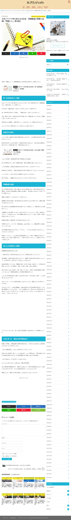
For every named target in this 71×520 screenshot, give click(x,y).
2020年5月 (49, 346)
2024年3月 (49, 211)
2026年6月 (49, 113)
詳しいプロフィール (57, 45)
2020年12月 (49, 320)
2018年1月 (49, 444)
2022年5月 (49, 291)
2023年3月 (49, 255)
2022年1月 (49, 302)
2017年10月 (49, 455)
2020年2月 (49, 353)
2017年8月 (49, 462)
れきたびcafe (37, 517)
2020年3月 (49, 350)
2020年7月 (49, 339)
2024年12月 (49, 178)
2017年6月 (49, 470)
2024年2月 (49, 215)
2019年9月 (49, 371)
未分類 (48, 501)
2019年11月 (49, 364)
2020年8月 (49, 335)
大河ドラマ (40, 7)
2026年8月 (49, 105)
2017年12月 (49, 448)
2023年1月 (49, 262)
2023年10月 (49, 229)
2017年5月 (49, 473)
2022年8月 (49, 280)
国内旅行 (33, 7)
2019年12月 (49, 360)
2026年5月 (49, 116)
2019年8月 (49, 375)
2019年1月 (49, 401)
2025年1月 (49, 174)
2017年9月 (49, 459)
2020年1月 (49, 357)
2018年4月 (49, 433)
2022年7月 (49, 284)
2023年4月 (49, 251)
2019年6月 (49, 382)
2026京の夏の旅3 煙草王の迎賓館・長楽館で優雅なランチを (57, 74)
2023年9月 (49, 233)
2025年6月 (49, 156)
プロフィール (5, 517)
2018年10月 (49, 411)
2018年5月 (49, 430)
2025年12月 (49, 134)
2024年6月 (49, 200)
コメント (4, 423)
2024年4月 (49, 207)
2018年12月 (49, 404)
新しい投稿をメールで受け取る (10, 456)
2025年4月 (49, 164)
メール (4, 443)
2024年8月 (49, 193)
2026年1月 (49, 131)
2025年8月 (49, 149)
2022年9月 (49, 277)
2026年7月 (49, 109)
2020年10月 (49, 328)
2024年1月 (49, 218)
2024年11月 (49, 182)
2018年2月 (49, 441)
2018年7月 (49, 422)
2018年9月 (49, 415)
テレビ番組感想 (50, 487)
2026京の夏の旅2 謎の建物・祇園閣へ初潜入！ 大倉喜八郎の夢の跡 (57, 79)
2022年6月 (49, 288)
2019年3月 (49, 393)
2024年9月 (49, 189)
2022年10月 (49, 273)
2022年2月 (49, 298)
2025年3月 (49, 167)
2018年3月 (49, 437)
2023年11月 (49, 226)
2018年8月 (49, 419)
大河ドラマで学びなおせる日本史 (9, 401)
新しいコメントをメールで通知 (10, 453)
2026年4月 (49, 120)
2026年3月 (49, 123)
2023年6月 (49, 244)
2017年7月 (49, 466)
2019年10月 (49, 368)
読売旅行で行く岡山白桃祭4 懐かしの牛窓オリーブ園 (57, 90)
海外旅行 (28, 7)
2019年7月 (49, 379)
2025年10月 (49, 142)
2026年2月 (49, 127)
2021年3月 (49, 309)
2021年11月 (49, 306)
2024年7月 (49, 196)
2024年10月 (49, 185)
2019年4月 (49, 390)
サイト (3, 448)
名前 (3, 437)
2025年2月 (49, 171)
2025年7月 (49, 153)
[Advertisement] (24, 67)
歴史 (24, 7)
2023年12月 (49, 222)
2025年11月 (49, 138)
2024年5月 (49, 204)
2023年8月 (49, 236)
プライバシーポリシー (22, 517)
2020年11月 (49, 324)
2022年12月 (49, 266)
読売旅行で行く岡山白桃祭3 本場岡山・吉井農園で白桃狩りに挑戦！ (57, 95)
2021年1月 (49, 317)
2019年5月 (49, 386)
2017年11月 (49, 452)
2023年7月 (49, 240)
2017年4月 (49, 477)
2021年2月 (49, 313)
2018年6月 (49, 426)
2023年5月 (49, 247)
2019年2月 (49, 397)
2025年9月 (49, 145)
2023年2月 (49, 258)
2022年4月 (49, 295)
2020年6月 (49, 342)
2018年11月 (49, 408)
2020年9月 (49, 331)
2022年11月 (49, 269)
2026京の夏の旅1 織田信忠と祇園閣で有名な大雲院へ (57, 85)
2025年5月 (49, 160)
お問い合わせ (46, 7)
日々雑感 (49, 498)
